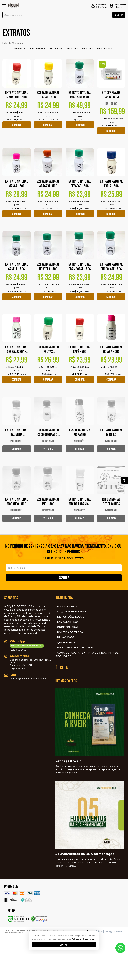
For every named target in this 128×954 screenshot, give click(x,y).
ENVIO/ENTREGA (67, 621)
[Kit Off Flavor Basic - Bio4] (111, 99)
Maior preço (87, 48)
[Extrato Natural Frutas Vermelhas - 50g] (48, 351)
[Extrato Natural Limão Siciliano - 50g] (80, 96)
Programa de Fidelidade (75, 647)
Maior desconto (104, 48)
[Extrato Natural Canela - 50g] (16, 268)
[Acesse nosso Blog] (67, 667)
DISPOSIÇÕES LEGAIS (70, 616)
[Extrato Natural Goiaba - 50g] (111, 351)
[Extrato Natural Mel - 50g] (48, 496)
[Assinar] (64, 577)
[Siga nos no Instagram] (61, 667)
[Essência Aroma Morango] (80, 427)
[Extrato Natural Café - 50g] (80, 351)
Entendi (64, 945)
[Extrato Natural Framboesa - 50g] (80, 268)
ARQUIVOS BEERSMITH (71, 611)
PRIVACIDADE (66, 637)
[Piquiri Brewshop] (14, 5)
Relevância (19, 48)
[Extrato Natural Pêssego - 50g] (80, 185)
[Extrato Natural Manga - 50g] (16, 185)
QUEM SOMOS (66, 642)
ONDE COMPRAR (68, 627)
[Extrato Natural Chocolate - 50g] (111, 268)
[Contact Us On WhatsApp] (121, 947)
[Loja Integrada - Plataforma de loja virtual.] (108, 931)
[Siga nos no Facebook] (56, 667)
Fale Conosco (67, 606)
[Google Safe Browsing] (39, 918)
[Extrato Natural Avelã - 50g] (111, 185)
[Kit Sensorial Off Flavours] (111, 496)
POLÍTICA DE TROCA (70, 632)
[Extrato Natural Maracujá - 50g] (16, 96)
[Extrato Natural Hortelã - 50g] (48, 268)
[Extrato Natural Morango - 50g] (16, 496)
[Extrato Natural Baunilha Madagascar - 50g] (16, 427)
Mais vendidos (56, 48)
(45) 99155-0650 (26, 648)
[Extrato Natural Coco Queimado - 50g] (48, 427)
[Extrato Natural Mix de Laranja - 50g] (80, 496)
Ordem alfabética (37, 48)
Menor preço (72, 48)
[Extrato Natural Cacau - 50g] (48, 96)
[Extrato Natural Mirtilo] (111, 427)
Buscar (119, 15)
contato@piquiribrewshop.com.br (29, 678)
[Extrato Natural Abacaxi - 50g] (48, 185)
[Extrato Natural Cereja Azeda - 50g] (16, 351)
